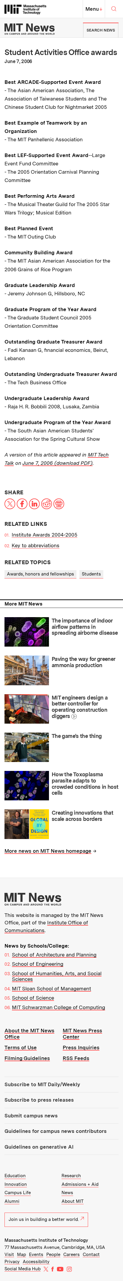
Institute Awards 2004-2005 (44, 535)
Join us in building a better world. (44, 1219)
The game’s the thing (77, 736)
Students (91, 574)
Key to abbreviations (35, 545)
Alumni (11, 1201)
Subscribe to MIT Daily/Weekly (42, 1084)
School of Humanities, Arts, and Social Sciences (57, 976)
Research (71, 1175)
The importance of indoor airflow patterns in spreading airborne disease (85, 626)
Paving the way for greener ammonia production (83, 662)
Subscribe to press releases (39, 1100)
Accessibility (36, 1261)
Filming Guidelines (27, 1058)
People (53, 1254)
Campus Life (17, 1192)
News (67, 1192)
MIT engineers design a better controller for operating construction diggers (79, 706)
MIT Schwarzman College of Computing (58, 1007)
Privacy (12, 1261)
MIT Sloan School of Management (51, 989)
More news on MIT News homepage (47, 851)
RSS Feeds (76, 1058)
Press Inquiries (81, 1047)
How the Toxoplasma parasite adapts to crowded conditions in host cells (85, 783)
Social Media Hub (22, 1268)
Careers (71, 1254)
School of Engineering (37, 964)
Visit (9, 1254)
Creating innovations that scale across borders (82, 816)
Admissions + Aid (80, 1184)
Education (15, 1175)
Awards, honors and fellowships (40, 574)
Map (21, 1254)
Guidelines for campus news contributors (55, 1131)
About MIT (72, 1201)
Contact (91, 1254)
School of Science (33, 998)
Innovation (15, 1184)
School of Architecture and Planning (54, 955)
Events (36, 1254)
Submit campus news (31, 1116)
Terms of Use (20, 1047)
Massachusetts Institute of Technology (46, 1240)
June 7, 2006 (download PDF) (57, 463)
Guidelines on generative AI (38, 1147)
